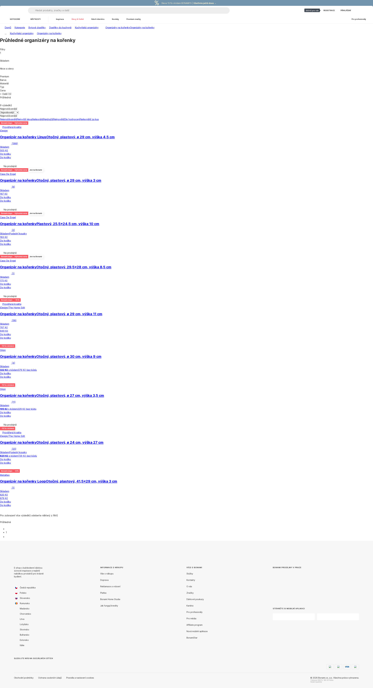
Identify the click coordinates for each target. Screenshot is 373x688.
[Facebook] (16, 664)
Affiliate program (194, 625)
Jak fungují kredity (109, 605)
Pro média (191, 618)
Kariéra (189, 605)
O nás (189, 586)
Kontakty (190, 580)
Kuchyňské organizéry (86, 27)
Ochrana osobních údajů (50, 677)
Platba (103, 593)
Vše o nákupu (107, 573)
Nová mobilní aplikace (197, 631)
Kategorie (20, 27)
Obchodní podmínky (24, 677)
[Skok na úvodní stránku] (14, 10)
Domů (8, 27)
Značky (190, 593)
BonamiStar (191, 637)
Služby (189, 573)
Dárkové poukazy (195, 599)
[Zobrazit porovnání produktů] (358, 10)
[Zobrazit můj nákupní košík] (365, 10)
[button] (186, 161)
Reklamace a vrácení (110, 586)
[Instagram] (23, 664)
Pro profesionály (194, 612)
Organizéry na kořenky (142, 27)
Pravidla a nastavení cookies (80, 677)
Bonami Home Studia (110, 599)
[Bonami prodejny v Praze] (297, 585)
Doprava (104, 580)
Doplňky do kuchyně (60, 27)
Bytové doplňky (37, 27)
